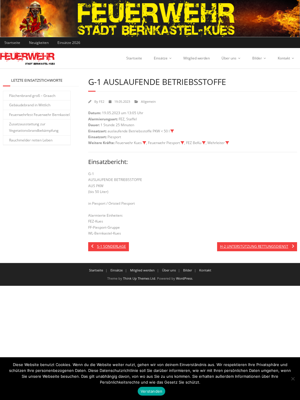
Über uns (228, 58)
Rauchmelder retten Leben (30, 140)
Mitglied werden (196, 58)
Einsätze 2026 (68, 42)
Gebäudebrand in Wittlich (29, 104)
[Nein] (293, 379)
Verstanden (152, 391)
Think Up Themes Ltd (139, 278)
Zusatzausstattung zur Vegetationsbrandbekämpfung (34, 127)
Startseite (12, 42)
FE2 (101, 101)
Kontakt (284, 58)
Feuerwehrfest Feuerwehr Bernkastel (39, 114)
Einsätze (161, 58)
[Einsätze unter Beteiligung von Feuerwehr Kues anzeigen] (144, 143)
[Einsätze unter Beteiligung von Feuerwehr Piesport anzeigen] (182, 143)
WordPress (184, 278)
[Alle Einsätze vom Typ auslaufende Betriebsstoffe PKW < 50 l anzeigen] (172, 131)
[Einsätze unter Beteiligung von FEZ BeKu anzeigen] (204, 143)
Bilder (257, 58)
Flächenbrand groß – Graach (32, 95)
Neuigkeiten (39, 42)
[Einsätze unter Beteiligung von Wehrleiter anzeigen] (227, 143)
